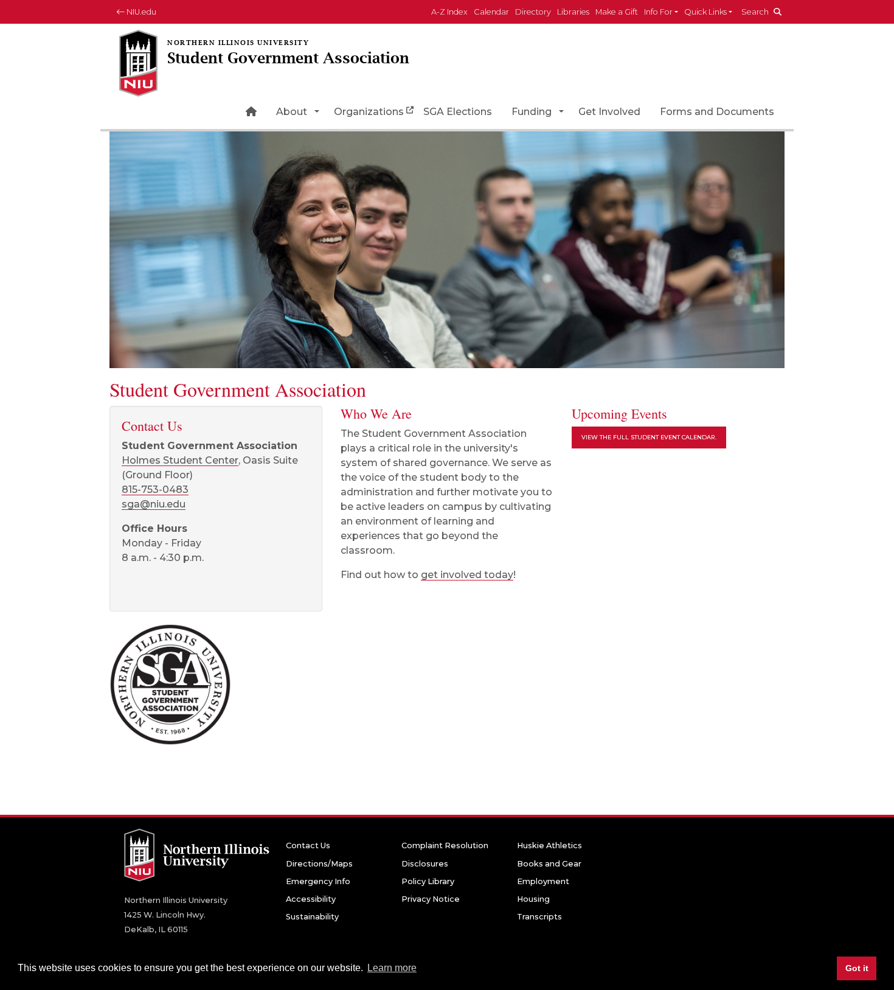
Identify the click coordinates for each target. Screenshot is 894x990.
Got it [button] (856, 968)
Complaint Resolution (444, 845)
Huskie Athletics (549, 845)
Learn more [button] (392, 968)
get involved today (467, 574)
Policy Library (427, 881)
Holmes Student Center (180, 460)
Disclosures (424, 863)
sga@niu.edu (153, 504)
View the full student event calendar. (648, 437)
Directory (533, 11)
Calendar (491, 11)
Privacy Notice (430, 899)
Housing (533, 899)
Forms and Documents (717, 111)
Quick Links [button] (705, 11)
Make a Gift (616, 11)
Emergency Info (318, 881)
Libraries (573, 11)
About (291, 111)
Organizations (369, 111)
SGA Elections (457, 111)
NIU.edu (140, 11)
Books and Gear (549, 863)
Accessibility (311, 899)
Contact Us (308, 845)
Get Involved (609, 111)
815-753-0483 (155, 489)
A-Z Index (449, 11)
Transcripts (539, 916)
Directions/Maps (319, 863)
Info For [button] (658, 11)
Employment (543, 881)
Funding (531, 111)
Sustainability (312, 916)
